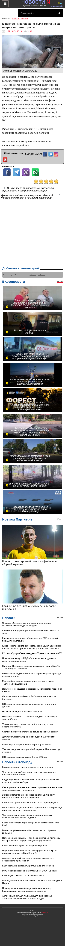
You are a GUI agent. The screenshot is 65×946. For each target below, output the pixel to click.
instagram (41, 275)
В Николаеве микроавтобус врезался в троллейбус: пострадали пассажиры (28, 189)
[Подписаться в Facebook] (45, 154)
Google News (33, 153)
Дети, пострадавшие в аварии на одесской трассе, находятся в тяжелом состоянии (27, 196)
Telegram (33, 275)
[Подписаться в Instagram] (56, 154)
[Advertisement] (32, 232)
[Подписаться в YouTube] (5, 159)
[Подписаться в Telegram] (51, 154)
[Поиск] (59, 13)
